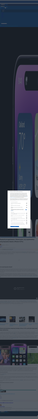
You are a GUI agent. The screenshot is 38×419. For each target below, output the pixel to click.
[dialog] (19, 209)
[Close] (29, 191)
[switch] (26, 203)
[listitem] (19, 212)
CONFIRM (15, 226)
